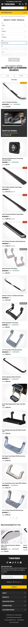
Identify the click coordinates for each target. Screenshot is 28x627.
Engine (2, 52)
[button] (14, 593)
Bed (2, 46)
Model (2, 34)
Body (2, 40)
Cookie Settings (20, 619)
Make (2, 28)
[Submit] (25, 577)
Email (2, 574)
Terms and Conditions (14, 622)
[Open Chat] (20, 4)
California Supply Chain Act (10, 619)
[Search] (25, 8)
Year (2, 22)
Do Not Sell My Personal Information (14, 617)
